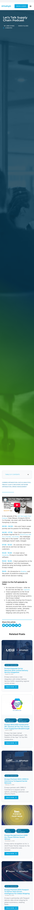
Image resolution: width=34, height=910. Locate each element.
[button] (28, 474)
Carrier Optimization (11, 665)
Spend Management (22, 720)
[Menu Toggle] (30, 6)
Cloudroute (5, 555)
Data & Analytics (8, 830)
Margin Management (9, 720)
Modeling (23, 571)
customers (26, 589)
